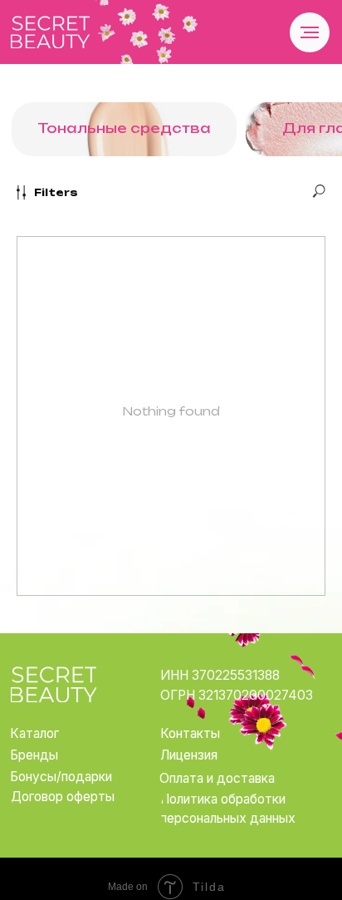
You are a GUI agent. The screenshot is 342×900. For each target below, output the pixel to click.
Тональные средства (124, 128)
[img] (50, 32)
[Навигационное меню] (309, 32)
